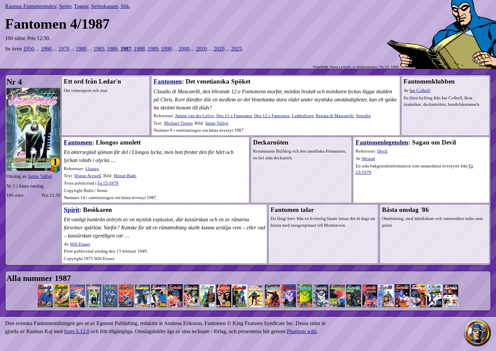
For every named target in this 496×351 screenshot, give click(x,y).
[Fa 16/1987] (288, 280)
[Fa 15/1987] (272, 280)
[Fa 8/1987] (158, 280)
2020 (219, 49)
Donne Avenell (87, 175)
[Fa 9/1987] (175, 280)
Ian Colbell (420, 90)
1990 (166, 49)
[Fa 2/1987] (61, 280)
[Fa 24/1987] (418, 280)
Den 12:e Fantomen (272, 116)
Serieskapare (104, 6)
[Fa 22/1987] (386, 280)
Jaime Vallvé (40, 176)
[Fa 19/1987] (337, 280)
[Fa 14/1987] (256, 280)
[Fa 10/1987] (191, 280)
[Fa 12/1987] (223, 280)
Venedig (363, 116)
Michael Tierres (178, 123)
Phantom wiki (301, 331)
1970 (63, 49)
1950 (28, 49)
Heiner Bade (125, 175)
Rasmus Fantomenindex (30, 6)
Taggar (81, 6)
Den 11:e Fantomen (234, 116)
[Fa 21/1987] (369, 280)
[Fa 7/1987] (142, 280)
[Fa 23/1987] (402, 280)
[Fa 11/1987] (207, 280)
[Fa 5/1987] (110, 280)
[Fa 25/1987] (434, 280)
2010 (201, 49)
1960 (46, 49)
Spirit (71, 209)
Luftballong (303, 116)
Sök (125, 6)
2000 (183, 49)
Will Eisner (80, 244)
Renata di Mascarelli (335, 116)
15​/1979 (108, 183)
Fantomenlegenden (382, 142)
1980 (81, 49)
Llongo (92, 168)
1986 (112, 49)
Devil (382, 151)
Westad (368, 158)
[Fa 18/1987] (320, 280)
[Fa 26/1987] (450, 280)
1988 (139, 49)
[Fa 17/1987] (304, 280)
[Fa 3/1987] (77, 280)
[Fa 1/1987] (45, 280)
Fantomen (168, 81)
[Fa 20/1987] (353, 280)
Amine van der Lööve (194, 116)
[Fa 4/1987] (93, 280)
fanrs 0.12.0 (76, 331)
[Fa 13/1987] (239, 280)
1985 (98, 49)
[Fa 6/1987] (126, 280)
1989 (152, 49)
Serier (65, 6)
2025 (236, 49)
